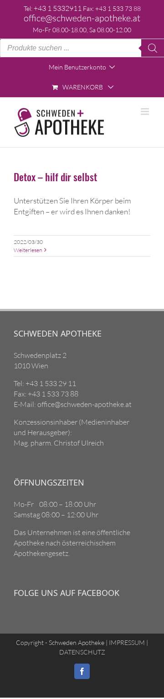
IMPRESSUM (126, 642)
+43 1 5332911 (58, 8)
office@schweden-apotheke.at (82, 18)
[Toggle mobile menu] (145, 111)
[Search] (152, 48)
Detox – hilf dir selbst (55, 176)
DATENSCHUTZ (82, 652)
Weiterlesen (28, 250)
